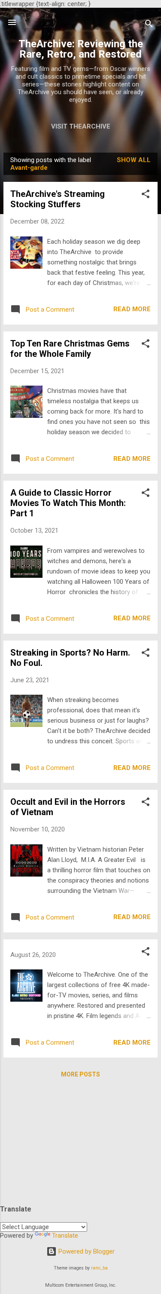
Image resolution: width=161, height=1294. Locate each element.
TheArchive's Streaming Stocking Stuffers (57, 199)
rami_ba (99, 1268)
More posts (80, 1074)
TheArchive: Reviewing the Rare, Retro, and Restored (80, 49)
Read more (132, 309)
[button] (145, 195)
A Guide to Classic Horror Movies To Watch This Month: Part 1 (68, 503)
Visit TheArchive (80, 126)
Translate (65, 1235)
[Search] (149, 25)
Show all (134, 160)
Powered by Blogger (86, 1251)
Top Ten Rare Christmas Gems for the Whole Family (70, 348)
